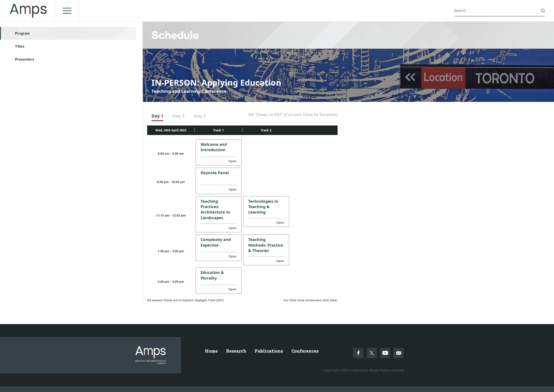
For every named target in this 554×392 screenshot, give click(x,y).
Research (236, 351)
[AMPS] (28, 15)
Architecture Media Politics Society (376, 370)
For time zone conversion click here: (310, 300)
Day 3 (200, 116)
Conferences (305, 351)
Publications (269, 351)
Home (211, 351)
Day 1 (157, 116)
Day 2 (178, 116)
